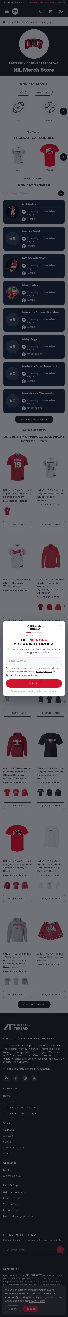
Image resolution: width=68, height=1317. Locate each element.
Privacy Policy (44, 672)
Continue (34, 683)
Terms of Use (13, 675)
